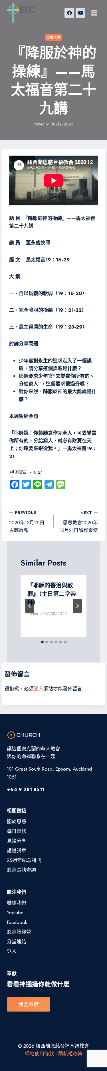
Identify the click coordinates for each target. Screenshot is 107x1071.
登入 (38, 688)
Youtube (15, 912)
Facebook (17, 922)
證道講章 (53, 37)
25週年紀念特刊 (24, 860)
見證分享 (16, 840)
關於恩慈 (16, 821)
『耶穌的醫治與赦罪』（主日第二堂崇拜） (51, 594)
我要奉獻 (28, 1004)
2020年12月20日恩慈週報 (27, 522)
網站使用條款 (39, 1053)
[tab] (42, 642)
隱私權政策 (70, 1053)
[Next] (77, 606)
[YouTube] (80, 13)
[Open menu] (94, 13)
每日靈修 (16, 831)
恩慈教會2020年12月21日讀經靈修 (79, 522)
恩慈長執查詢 (21, 869)
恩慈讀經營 (19, 931)
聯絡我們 (16, 902)
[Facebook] (69, 13)
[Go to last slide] (29, 606)
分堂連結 (16, 941)
